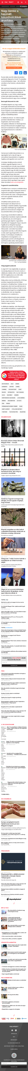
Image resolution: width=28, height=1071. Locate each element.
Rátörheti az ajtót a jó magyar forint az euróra (12, 602)
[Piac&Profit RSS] (16, 1030)
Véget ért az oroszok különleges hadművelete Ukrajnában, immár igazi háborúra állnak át (12, 591)
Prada (8, 403)
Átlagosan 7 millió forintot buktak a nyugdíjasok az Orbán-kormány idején (13, 560)
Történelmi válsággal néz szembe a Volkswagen (14, 966)
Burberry (4, 386)
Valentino (22, 412)
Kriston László (23, 41)
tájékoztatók (14, 1046)
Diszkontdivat (12, 389)
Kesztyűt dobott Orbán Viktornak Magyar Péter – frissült (12, 441)
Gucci (3, 395)
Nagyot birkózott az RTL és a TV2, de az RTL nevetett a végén (12, 617)
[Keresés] (25, 2)
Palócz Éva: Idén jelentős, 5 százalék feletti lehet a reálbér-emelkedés (13, 646)
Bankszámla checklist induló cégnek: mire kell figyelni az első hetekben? (17, 953)
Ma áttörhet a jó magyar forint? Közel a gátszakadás (11, 636)
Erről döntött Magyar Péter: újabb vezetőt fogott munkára (13, 607)
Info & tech (4, 908)
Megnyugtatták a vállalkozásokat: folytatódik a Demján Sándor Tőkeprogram (12, 702)
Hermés (16, 395)
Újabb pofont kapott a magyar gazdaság (11, 697)
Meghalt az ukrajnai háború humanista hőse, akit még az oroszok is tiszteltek (11, 471)
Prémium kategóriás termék (9, 406)
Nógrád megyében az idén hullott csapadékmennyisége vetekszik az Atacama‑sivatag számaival (13, 531)
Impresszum (14, 1033)
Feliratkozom (14, 665)
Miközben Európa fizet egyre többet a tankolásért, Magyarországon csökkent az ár (13, 683)
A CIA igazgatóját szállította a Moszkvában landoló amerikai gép (14, 652)
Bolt (12, 383)
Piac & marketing (6, 977)
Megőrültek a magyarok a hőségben (11, 1009)
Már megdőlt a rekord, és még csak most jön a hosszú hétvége (12, 843)
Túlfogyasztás (13, 412)
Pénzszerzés (5, 851)
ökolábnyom (11, 400)
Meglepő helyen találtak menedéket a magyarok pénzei (13, 890)
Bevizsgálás (5, 383)
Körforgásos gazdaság (8, 397)
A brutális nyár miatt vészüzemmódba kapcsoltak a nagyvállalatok (17, 960)
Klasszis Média (14, 1049)
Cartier (11, 386)
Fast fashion (20, 392)
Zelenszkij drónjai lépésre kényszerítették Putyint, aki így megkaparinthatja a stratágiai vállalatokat (13, 631)
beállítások (21, 1046)
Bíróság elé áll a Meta (13, 994)
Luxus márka (20, 397)
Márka (4, 400)
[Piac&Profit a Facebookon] (12, 1030)
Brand (17, 383)
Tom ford (4, 412)
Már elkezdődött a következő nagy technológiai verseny (13, 689)
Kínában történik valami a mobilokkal (10, 693)
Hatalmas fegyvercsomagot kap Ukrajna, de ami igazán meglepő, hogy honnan (12, 500)
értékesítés (11, 392)
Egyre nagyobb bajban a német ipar (10, 974)
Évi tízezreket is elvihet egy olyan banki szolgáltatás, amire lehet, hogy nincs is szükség (13, 834)
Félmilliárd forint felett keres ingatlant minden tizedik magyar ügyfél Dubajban (16, 767)
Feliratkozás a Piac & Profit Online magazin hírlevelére (14, 1060)
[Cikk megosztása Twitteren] (20, 72)
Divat (20, 389)
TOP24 (4, 600)
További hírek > (5, 794)
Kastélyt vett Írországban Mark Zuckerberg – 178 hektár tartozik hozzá (16, 754)
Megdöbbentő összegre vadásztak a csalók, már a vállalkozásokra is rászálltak (14, 933)
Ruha (20, 406)
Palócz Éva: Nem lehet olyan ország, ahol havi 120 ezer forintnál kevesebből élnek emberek (13, 711)
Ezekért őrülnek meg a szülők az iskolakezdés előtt (16, 988)
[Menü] (2, 2)
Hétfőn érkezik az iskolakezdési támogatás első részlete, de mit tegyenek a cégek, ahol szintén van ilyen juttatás (14, 970)
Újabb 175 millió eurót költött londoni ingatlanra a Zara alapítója (15, 742)
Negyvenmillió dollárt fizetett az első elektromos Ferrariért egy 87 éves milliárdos (17, 783)
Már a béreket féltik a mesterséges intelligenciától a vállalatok (16, 926)
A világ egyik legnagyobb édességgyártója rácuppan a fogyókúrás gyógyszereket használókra (15, 919)
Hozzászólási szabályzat (14, 1043)
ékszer (4, 392)
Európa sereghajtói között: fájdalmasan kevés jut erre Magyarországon (10, 824)
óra (3, 403)
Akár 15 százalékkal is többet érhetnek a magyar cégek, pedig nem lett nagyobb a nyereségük (17, 728)
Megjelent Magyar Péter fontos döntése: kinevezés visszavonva (14, 641)
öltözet (19, 400)
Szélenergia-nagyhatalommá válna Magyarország (13, 838)
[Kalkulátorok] (18, 2)
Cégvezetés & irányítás (8, 942)
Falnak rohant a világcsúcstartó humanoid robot (13, 678)
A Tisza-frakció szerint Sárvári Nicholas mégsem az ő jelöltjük (13, 623)
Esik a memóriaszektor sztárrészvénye (12, 936)
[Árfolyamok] (22, 2)
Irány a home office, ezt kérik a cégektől (12, 938)
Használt (9, 395)
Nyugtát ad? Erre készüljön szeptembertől (11, 706)
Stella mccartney (17, 409)
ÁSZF (14, 1036)
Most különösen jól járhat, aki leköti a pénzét (12, 894)
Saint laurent (6, 409)
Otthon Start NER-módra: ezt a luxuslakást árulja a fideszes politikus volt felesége (13, 612)
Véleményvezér (6, 417)
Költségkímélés (6, 799)
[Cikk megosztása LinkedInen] (25, 72)
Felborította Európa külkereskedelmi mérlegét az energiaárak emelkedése (13, 674)
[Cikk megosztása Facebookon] (16, 72)
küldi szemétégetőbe (17, 182)
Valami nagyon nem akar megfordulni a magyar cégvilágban (13, 717)
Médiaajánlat (14, 1039)
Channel (4, 389)
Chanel (18, 386)
